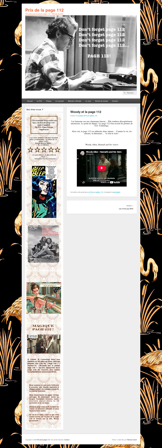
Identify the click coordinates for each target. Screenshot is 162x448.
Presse (48, 101)
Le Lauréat (60, 101)
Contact (115, 101)
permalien (116, 192)
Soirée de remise (101, 101)
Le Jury (88, 101)
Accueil (30, 101)
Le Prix (39, 101)
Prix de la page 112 (44, 10)
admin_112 (93, 116)
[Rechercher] (124, 93)
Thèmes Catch (132, 440)
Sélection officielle (74, 101)
